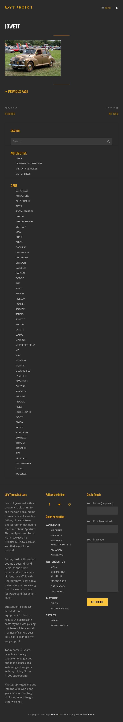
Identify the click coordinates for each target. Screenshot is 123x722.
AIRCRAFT (56, 530)
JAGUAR (20, 309)
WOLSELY (21, 473)
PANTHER (21, 376)
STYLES (51, 615)
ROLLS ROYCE (24, 412)
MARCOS (20, 340)
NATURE (52, 598)
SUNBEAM (21, 437)
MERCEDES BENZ (25, 345)
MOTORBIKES (23, 174)
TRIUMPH (21, 448)
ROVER (20, 417)
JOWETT (20, 319)
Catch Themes (88, 714)
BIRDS (54, 603)
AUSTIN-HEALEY (24, 221)
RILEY (19, 407)
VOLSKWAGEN (23, 463)
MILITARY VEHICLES (26, 168)
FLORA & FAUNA (59, 608)
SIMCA (19, 422)
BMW (18, 232)
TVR (18, 453)
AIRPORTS (56, 535)
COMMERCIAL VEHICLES (29, 163)
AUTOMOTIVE (19, 153)
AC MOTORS (22, 196)
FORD (19, 288)
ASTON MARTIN (24, 211)
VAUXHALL (21, 458)
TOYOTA (20, 443)
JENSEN (20, 314)
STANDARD (22, 432)
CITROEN (21, 262)
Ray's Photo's (19, 7)
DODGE (20, 278)
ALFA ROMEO (23, 201)
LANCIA (20, 329)
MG (17, 350)
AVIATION (53, 525)
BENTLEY (21, 226)
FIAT (18, 283)
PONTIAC (21, 386)
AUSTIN (20, 216)
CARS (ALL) (22, 190)
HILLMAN (20, 298)
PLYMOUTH (22, 381)
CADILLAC (21, 247)
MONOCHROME (59, 625)
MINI (18, 355)
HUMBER (20, 304)
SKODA (19, 427)
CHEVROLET (22, 252)
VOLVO (19, 468)
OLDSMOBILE (23, 371)
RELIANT (20, 396)
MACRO (55, 620)
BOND (19, 237)
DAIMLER (21, 268)
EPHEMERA (57, 591)
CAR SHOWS (58, 586)
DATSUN (20, 273)
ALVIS (19, 206)
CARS (19, 158)
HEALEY (20, 293)
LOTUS (19, 335)
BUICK (19, 242)
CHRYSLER (22, 257)
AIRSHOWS (57, 555)
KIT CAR (20, 324)
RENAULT (21, 401)
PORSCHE (21, 391)
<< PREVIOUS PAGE (16, 91)
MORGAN (21, 360)
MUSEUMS (56, 549)
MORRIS (20, 365)
